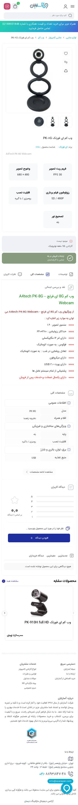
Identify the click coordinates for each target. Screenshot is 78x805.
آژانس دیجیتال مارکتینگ (39, 801)
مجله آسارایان (69, 669)
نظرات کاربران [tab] (10, 274)
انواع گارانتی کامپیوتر (27, 669)
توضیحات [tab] (63, 274)
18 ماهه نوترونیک (56, 246)
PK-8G (32, 411)
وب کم (41, 38)
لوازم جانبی (71, 38)
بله (35, 434)
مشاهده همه (10, 581)
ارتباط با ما (70, 674)
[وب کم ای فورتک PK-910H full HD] (39, 603)
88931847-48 (52, 774)
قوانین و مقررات (29, 674)
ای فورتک (63, 147)
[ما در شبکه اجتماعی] (7, 6)
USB (34, 458)
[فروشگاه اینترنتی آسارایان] (39, 6)
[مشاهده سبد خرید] (15, 6)
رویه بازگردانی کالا (29, 683)
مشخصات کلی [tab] (37, 274)
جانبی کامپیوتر (55, 38)
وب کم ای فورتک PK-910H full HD (48, 622)
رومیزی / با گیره (29, 442)
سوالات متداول (30, 678)
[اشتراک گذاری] (65, 70)
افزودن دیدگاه (41, 538)
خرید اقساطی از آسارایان (65, 678)
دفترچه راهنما (30, 418)
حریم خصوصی (30, 688)
